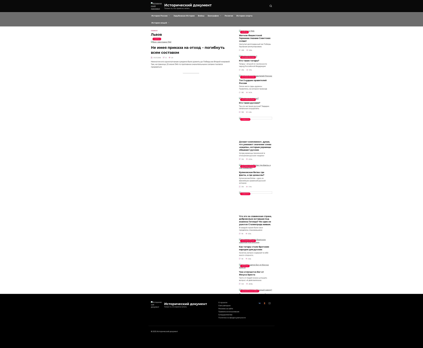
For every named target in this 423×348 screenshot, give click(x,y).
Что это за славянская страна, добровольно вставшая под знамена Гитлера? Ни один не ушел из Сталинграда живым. (255, 220)
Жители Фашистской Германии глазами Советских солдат (254, 38)
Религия (229, 16)
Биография (213, 16)
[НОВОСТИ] (255, 137)
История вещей (159, 23)
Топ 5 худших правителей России (253, 81)
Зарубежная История (184, 16)
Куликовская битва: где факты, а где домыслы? (251, 173)
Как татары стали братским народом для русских (254, 248)
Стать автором (224, 306)
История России (159, 16)
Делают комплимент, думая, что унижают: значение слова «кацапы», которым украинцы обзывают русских (255, 146)
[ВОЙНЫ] (161, 42)
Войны (201, 16)
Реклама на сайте (225, 309)
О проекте (222, 303)
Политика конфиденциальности (232, 318)
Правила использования (228, 312)
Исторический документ (188, 5)
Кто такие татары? (249, 61)
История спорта (244, 16)
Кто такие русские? (249, 103)
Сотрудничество (225, 315)
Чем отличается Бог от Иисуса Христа (251, 273)
